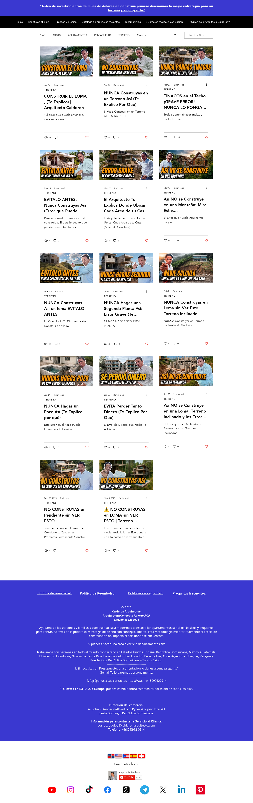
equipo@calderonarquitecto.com (132, 725)
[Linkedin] (181, 789)
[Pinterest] (200, 789)
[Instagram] (70, 789)
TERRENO (124, 35)
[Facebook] (107, 789)
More (140, 35)
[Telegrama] (144, 789)
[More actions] (88, 85)
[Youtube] (52, 789)
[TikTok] (89, 789)
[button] (175, 36)
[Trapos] (126, 789)
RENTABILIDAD (102, 35)
